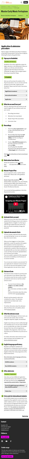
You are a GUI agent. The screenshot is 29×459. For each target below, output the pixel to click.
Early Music (14, 6)
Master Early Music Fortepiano (6, 7)
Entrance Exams (11, 309)
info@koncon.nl (4, 429)
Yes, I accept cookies (7, 456)
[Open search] (21, 2)
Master (9, 6)
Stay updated (5, 437)
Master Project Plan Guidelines (11, 180)
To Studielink (8, 77)
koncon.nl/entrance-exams (10, 340)
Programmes (3, 6)
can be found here (20, 293)
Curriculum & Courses (23, 15)
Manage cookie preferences (11, 453)
